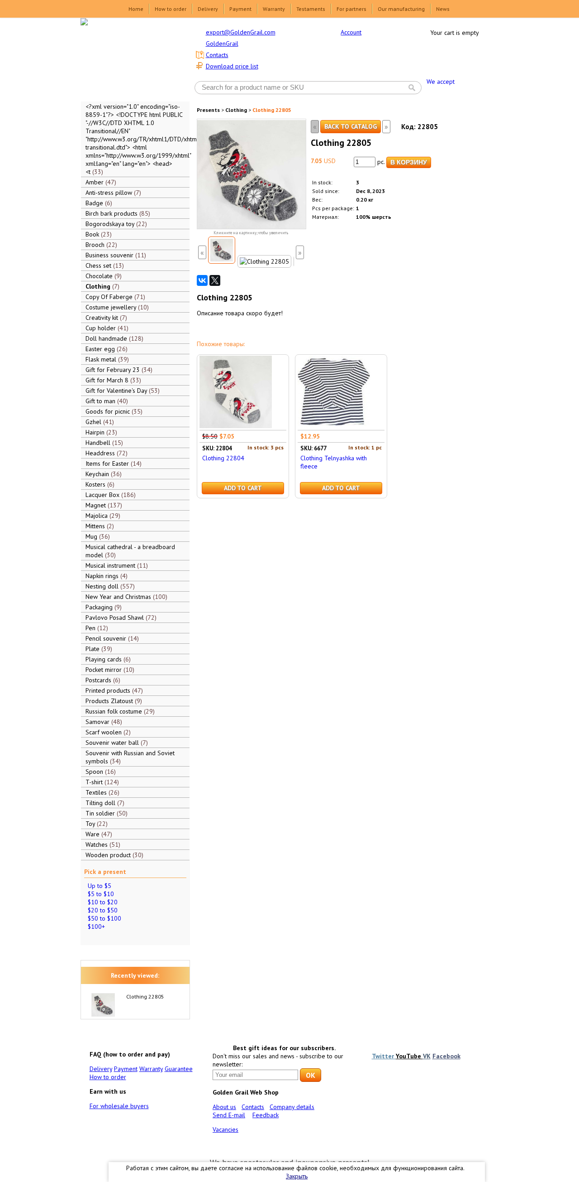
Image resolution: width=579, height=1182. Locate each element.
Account (351, 32)
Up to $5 (99, 886)
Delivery (208, 8)
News (443, 8)
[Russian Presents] (128, 59)
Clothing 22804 (223, 458)
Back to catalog (350, 126)
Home (135, 8)
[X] (214, 280)
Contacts (217, 55)
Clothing (236, 109)
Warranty (274, 8)
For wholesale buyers (119, 1106)
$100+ (96, 926)
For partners (351, 8)
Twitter (384, 1056)
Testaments (310, 8)
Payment (240, 8)
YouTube (409, 1056)
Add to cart (243, 488)
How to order (170, 8)
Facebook (446, 1056)
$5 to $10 (101, 894)
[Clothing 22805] (221, 250)
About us (224, 1107)
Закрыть (297, 1176)
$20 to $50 (103, 910)
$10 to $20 (103, 902)
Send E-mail (229, 1115)
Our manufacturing (401, 8)
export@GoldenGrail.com (240, 32)
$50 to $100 (104, 918)
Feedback (265, 1115)
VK (427, 1056)
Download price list (232, 66)
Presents (208, 109)
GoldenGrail (222, 43)
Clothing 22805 (145, 996)
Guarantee (179, 1069)
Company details (292, 1107)
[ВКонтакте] (202, 280)
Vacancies (225, 1129)
